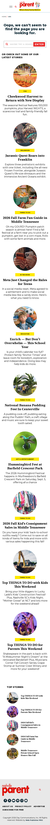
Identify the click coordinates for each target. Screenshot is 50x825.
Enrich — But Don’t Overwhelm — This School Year (25, 343)
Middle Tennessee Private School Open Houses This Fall (30, 753)
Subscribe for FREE (13, 810)
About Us (7, 806)
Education (25, 334)
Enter (39, 44)
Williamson (25, 150)
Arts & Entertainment (25, 459)
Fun (25, 91)
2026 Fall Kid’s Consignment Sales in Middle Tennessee (30, 725)
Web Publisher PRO (34, 820)
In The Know (25, 275)
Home (4, 16)
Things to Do (25, 212)
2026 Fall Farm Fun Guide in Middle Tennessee (29, 739)
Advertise (39, 806)
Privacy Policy (23, 806)
